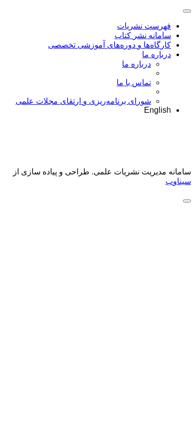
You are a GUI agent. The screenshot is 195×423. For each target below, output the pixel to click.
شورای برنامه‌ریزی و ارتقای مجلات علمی (83, 101)
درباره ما (156, 54)
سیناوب (178, 181)
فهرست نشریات (144, 26)
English (157, 110)
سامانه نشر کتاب (142, 35)
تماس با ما (133, 82)
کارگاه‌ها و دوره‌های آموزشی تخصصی (109, 45)
